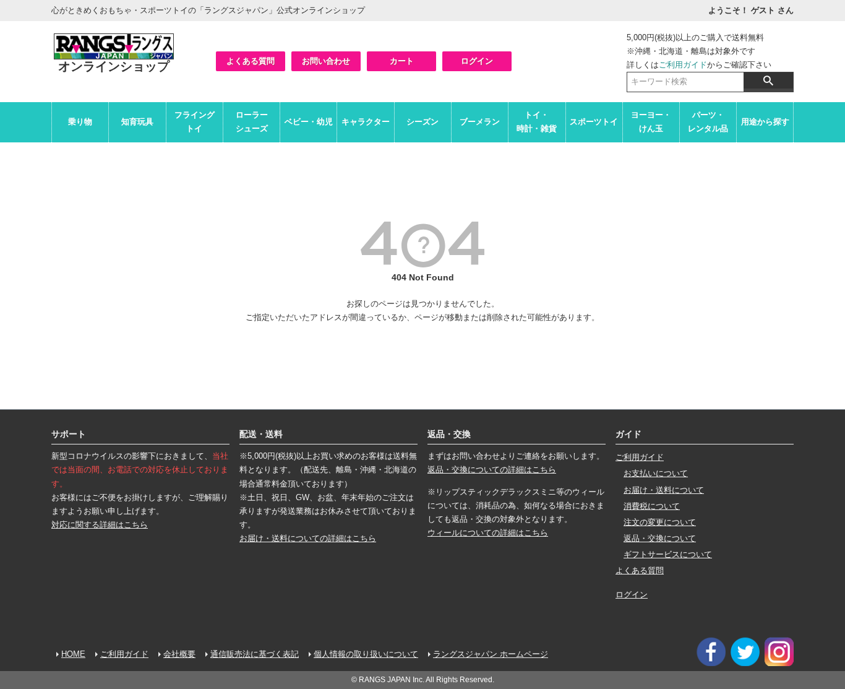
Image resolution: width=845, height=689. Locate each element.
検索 (768, 80)
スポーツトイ (594, 121)
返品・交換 (449, 434)
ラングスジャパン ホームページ (490, 654)
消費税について (652, 506)
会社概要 (179, 654)
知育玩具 (137, 121)
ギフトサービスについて (668, 554)
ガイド (628, 434)
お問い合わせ (326, 61)
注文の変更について (660, 522)
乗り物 (80, 121)
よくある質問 (250, 61)
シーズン (422, 121)
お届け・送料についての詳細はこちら (307, 538)
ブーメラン (480, 121)
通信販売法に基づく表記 (254, 654)
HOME (73, 654)
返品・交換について (660, 538)
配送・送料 (261, 434)
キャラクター (365, 121)
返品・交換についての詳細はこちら (491, 469)
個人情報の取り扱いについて (366, 654)
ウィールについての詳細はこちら (487, 532)
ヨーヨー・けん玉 (651, 121)
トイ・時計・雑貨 (537, 121)
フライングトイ (194, 121)
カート (402, 61)
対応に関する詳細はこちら (99, 524)
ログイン (477, 61)
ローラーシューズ (252, 121)
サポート (68, 434)
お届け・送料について (664, 490)
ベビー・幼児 (309, 121)
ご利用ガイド (683, 64)
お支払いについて (656, 473)
